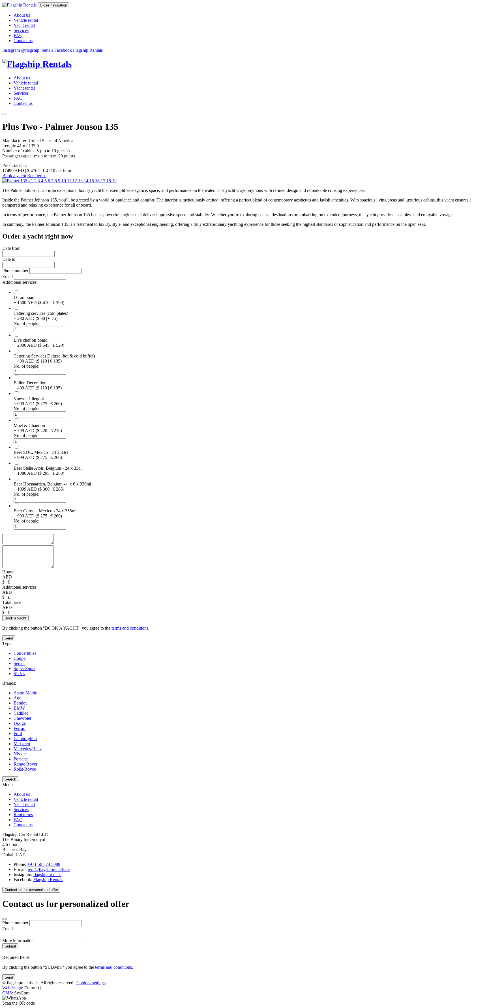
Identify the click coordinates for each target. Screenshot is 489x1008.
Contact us (23, 40)
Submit (10, 946)
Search (10, 779)
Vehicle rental (26, 20)
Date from (11, 248)
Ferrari (19, 728)
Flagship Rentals (48, 879)
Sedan (19, 663)
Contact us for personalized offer (31, 890)
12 (75, 180)
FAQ (18, 35)
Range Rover (25, 764)
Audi (18, 697)
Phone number (15, 270)
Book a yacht (14, 175)
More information (18, 940)
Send (9, 638)
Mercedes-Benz (28, 748)
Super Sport (24, 668)
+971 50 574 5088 (43, 864)
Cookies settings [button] (91, 982)
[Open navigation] (4, 114)
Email (7, 276)
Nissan (20, 753)
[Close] (4, 919)
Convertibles (25, 653)
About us (22, 15)
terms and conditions (129, 628)
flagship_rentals (47, 874)
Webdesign (12, 987)
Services (21, 30)
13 (81, 180)
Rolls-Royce (25, 769)
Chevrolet (22, 718)
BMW (19, 708)
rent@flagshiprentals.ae (49, 869)
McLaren (22, 743)
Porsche (21, 758)
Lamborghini (25, 738)
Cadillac (21, 713)
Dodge (20, 723)
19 (114, 180)
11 (69, 180)
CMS (7, 992)
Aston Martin (25, 692)
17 (103, 180)
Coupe (19, 658)
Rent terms (36, 175)
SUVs (19, 673)
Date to (8, 259)
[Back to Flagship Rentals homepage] (244, 64)
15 (92, 180)
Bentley (20, 703)
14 (86, 180)
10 (64, 180)
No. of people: (26, 323)
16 (98, 180)
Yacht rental (24, 25)
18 (109, 180)
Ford (18, 733)
